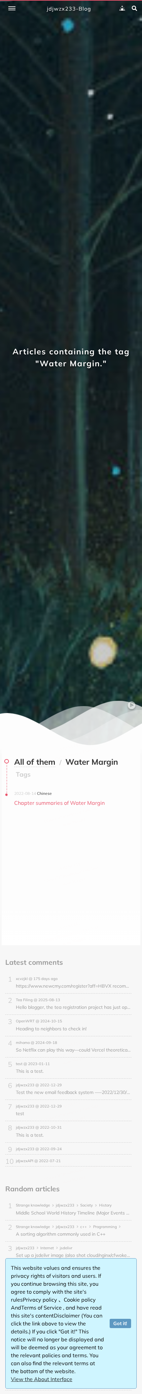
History (105, 1205)
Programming (105, 1226)
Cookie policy (80, 1299)
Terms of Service (42, 1307)
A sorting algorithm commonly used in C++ (60, 1234)
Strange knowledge (33, 1205)
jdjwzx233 (65, 1205)
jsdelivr (66, 1248)
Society (86, 1205)
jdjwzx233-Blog (69, 8)
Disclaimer (67, 1315)
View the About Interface (41, 1379)
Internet (47, 1248)
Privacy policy (40, 1299)
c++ (83, 1226)
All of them (34, 762)
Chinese (44, 793)
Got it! (120, 1323)
